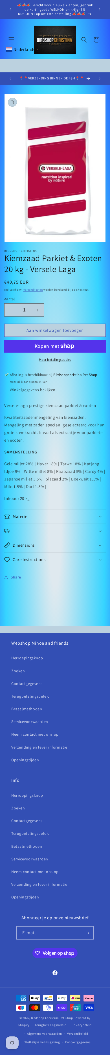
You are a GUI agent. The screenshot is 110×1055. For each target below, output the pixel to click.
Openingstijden (25, 759)
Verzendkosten (33, 289)
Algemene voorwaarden (44, 1034)
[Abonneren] (87, 933)
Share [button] (16, 577)
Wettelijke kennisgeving (42, 1042)
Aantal (9, 299)
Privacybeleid (82, 1025)
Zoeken (18, 670)
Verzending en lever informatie (39, 747)
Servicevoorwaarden (29, 721)
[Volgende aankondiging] (99, 9)
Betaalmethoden (26, 708)
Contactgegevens (27, 683)
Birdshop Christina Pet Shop (52, 1018)
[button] (11, 40)
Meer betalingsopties (55, 359)
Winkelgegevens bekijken (33, 389)
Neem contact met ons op (35, 734)
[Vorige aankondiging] (10, 9)
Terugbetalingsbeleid (30, 696)
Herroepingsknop (27, 657)
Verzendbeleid (77, 1034)
